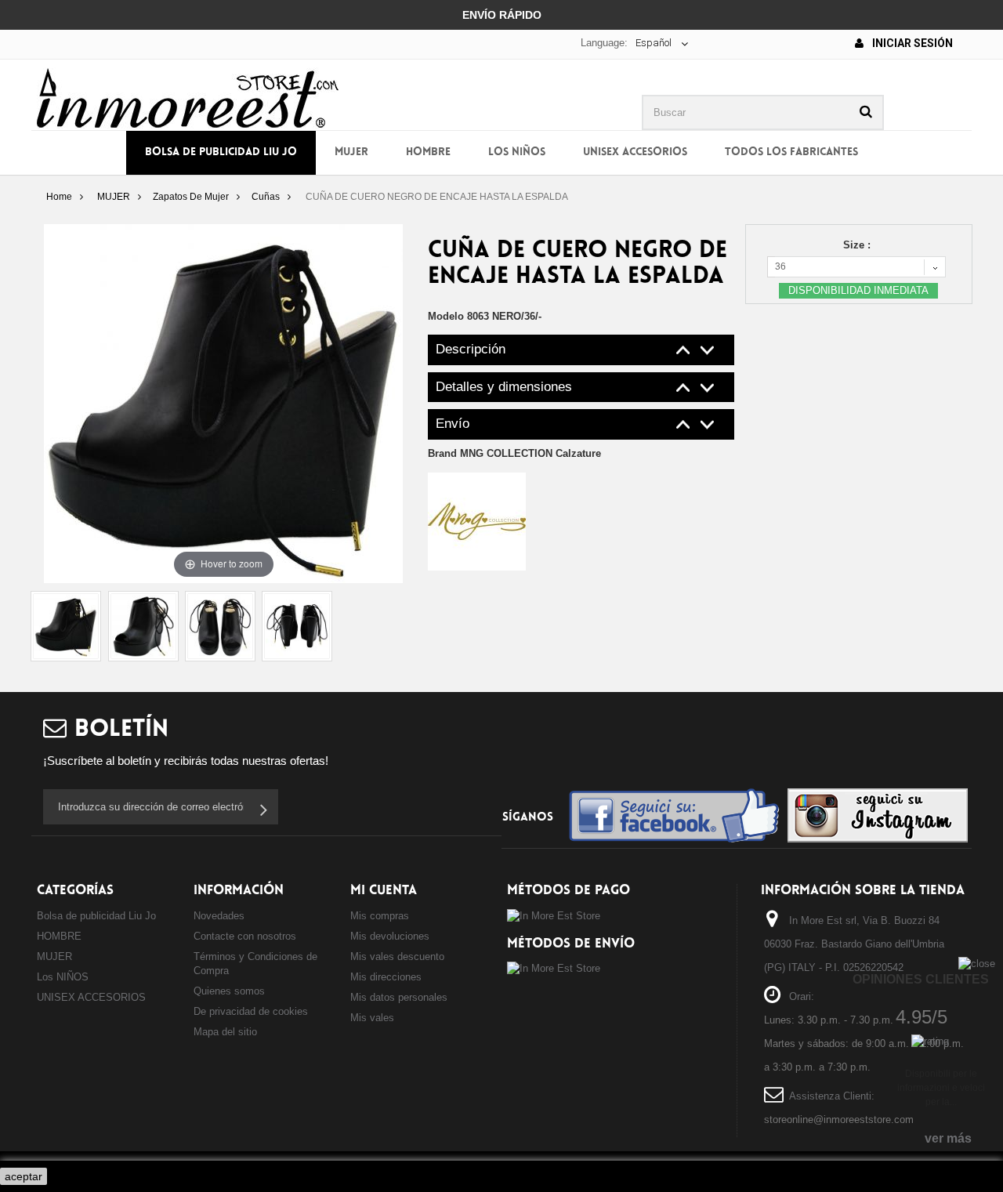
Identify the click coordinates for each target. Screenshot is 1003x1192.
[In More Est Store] (188, 97)
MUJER (351, 152)
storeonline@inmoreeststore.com (839, 1119)
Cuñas (266, 196)
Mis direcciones (386, 977)
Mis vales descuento (397, 956)
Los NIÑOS (516, 152)
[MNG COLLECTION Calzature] (477, 521)
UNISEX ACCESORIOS (635, 152)
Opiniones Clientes (921, 979)
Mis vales (372, 1018)
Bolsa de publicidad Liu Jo (221, 152)
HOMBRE (428, 152)
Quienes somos (229, 991)
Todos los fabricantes (791, 152)
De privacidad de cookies (251, 1011)
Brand (514, 453)
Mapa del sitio (225, 1032)
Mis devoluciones (389, 936)
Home (59, 196)
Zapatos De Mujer (191, 196)
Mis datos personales (398, 997)
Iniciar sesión (911, 43)
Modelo (446, 316)
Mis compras (379, 916)
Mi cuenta (383, 890)
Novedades (219, 916)
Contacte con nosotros (245, 936)
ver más (948, 1138)
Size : (858, 245)
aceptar (23, 1176)
